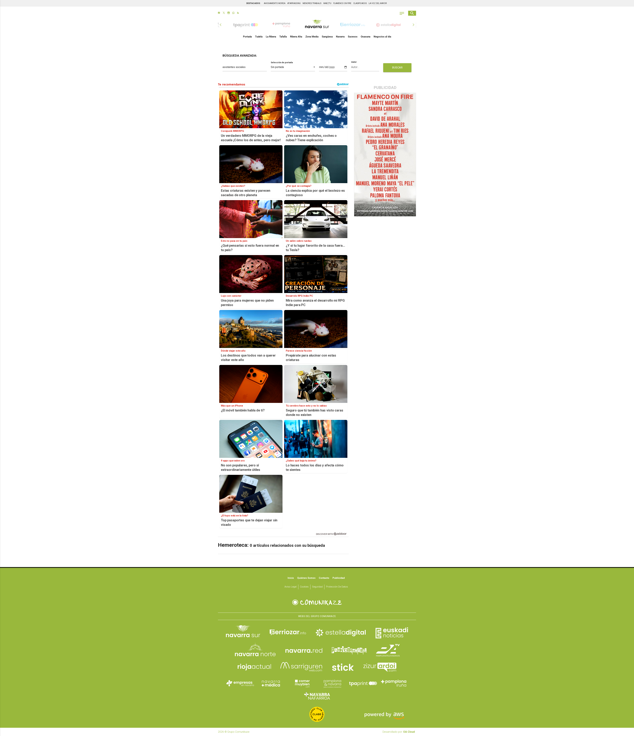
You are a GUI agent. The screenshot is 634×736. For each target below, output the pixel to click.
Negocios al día (382, 36)
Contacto (324, 578)
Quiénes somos (306, 578)
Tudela (259, 36)
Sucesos (352, 36)
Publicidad (339, 578)
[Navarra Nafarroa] (317, 696)
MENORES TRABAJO (312, 3)
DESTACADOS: (253, 3)
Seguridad (317, 586)
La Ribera (271, 36)
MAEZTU (327, 3)
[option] (317, 25)
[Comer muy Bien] (302, 683)
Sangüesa (327, 36)
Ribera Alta (296, 36)
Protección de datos (337, 586)
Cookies (304, 586)
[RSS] (238, 13)
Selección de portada (282, 62)
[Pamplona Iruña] (394, 683)
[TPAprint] (363, 683)
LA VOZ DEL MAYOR (378, 3)
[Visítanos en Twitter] (224, 13)
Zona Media (311, 36)
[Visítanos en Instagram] (229, 13)
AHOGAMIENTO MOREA (274, 3)
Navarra (340, 36)
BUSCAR (397, 67)
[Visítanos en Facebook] (219, 13)
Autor (354, 62)
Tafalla (283, 36)
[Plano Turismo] (332, 683)
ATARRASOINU (294, 3)
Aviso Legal (290, 586)
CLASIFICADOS (360, 3)
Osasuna (365, 36)
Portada (247, 36)
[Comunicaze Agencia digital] (317, 602)
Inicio (291, 578)
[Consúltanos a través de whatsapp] (233, 13)
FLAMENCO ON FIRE (342, 3)
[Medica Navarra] (271, 683)
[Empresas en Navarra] (240, 683)
